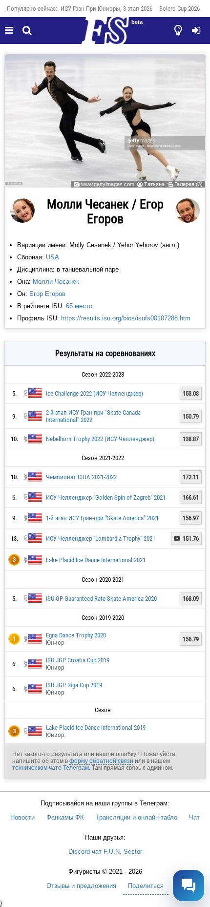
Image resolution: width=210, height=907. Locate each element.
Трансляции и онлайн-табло (136, 817)
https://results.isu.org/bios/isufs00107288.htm (125, 318)
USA (52, 257)
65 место (79, 306)
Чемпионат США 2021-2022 (81, 477)
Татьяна (154, 184)
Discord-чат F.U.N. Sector (105, 851)
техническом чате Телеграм (50, 767)
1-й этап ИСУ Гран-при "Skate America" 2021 (102, 518)
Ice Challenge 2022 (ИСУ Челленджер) (94, 393)
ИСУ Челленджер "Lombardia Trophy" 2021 (100, 538)
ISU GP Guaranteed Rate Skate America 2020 (101, 598)
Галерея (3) (188, 184)
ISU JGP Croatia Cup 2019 (77, 660)
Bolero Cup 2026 (179, 8)
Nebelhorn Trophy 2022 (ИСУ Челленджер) (100, 439)
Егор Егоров (47, 293)
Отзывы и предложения (81, 885)
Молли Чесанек (56, 281)
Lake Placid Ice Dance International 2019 (96, 727)
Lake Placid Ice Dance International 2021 (96, 560)
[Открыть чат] (188, 885)
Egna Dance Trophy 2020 (76, 635)
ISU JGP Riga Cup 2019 (74, 685)
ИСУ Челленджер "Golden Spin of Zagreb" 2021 (106, 497)
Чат (194, 817)
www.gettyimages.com (107, 184)
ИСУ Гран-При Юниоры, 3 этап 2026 (106, 8)
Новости (22, 817)
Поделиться (146, 885)
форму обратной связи (101, 761)
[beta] (105, 36)
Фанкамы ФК (65, 817)
